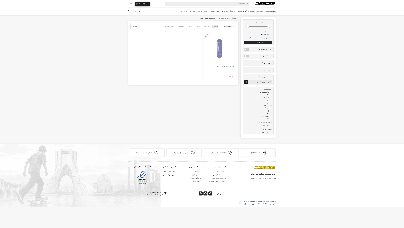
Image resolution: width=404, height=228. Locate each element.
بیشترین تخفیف (169, 26)
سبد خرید (197, 171)
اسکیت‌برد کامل (264, 92)
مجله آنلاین (196, 181)
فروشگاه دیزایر (231, 18)
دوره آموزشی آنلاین (168, 171)
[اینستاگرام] (210, 193)
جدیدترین (215, 26)
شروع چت (134, 11)
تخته (267, 95)
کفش (267, 118)
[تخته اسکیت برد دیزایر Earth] (219, 48)
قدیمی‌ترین (206, 26)
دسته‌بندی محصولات (256, 11)
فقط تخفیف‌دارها (267, 56)
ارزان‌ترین (189, 26)
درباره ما (192, 11)
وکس (267, 113)
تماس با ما (184, 11)
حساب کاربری (196, 175)
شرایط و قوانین (202, 11)
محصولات (221, 18)
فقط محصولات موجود (265, 49)
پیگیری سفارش (195, 178)
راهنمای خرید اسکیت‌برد (217, 178)
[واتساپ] (201, 193)
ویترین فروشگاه (270, 11)
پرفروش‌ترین (180, 26)
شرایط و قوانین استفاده (217, 181)
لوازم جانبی (265, 116)
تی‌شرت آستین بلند (263, 132)
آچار (268, 111)
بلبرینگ (267, 108)
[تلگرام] (205, 193)
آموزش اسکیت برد (241, 11)
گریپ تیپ (266, 97)
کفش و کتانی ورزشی (264, 122)
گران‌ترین (197, 26)
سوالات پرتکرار (214, 11)
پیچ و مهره (266, 105)
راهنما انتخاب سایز (219, 175)
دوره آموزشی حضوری (168, 175)
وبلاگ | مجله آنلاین (227, 11)
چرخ (268, 103)
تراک (268, 100)
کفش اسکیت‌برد (264, 125)
